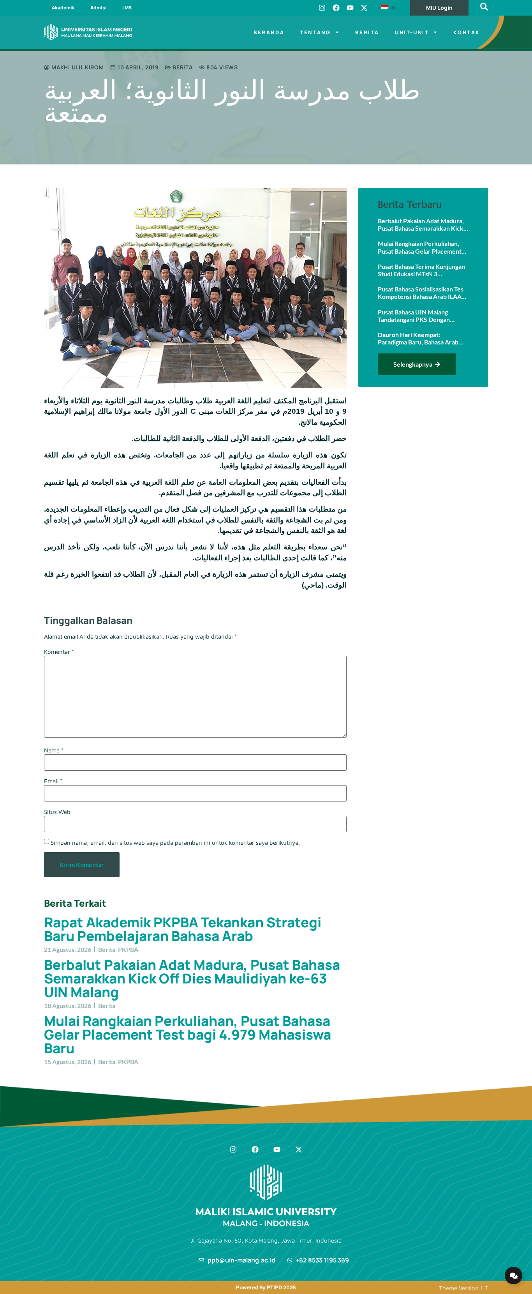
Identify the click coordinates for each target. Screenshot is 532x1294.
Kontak (466, 32)
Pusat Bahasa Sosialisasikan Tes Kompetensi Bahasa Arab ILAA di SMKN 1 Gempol (420, 292)
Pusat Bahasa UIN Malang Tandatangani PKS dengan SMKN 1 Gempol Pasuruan (414, 315)
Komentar (59, 652)
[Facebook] (336, 8)
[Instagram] (322, 8)
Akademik (63, 7)
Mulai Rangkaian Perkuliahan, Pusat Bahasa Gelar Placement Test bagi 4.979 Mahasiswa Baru (187, 1034)
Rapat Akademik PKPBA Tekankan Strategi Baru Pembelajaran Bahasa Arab (182, 929)
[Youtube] (350, 8)
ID (392, 7)
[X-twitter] (364, 8)
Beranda (269, 32)
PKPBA (128, 949)
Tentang (315, 32)
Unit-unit (412, 32)
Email (53, 781)
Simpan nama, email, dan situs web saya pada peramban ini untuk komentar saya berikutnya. (175, 843)
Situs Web (57, 812)
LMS (127, 7)
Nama (53, 750)
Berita (367, 32)
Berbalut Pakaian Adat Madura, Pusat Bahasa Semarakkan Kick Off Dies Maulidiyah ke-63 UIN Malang (192, 978)
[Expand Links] (513, 1275)
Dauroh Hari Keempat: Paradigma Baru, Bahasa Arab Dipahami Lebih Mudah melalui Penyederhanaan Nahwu (420, 338)
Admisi (98, 7)
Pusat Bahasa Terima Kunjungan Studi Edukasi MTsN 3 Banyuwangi (421, 270)
